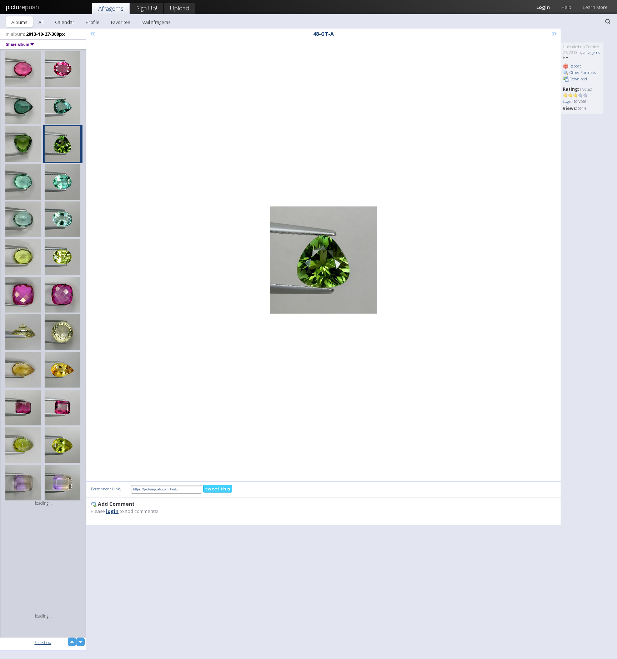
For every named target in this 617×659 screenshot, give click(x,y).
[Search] (607, 21)
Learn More (595, 7)
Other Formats (582, 72)
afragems (591, 52)
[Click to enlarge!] (323, 260)
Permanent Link (105, 488)
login (112, 511)
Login (543, 7)
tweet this (217, 488)
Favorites (120, 22)
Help (566, 7)
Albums (19, 22)
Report (574, 66)
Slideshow (43, 642)
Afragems (111, 8)
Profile (93, 22)
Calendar (64, 22)
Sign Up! (146, 8)
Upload (179, 8)
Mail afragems (155, 22)
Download (577, 78)
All (41, 22)
